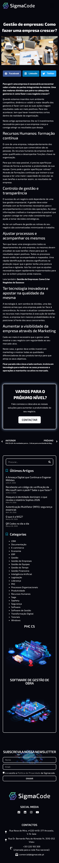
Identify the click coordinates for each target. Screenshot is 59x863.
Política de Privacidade (29, 773)
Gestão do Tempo (19, 567)
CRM (13, 541)
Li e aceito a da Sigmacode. (30, 773)
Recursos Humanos (20, 594)
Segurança (16, 603)
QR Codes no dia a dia (17, 523)
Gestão (14, 557)
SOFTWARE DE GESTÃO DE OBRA (29, 681)
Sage (13, 597)
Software (15, 607)
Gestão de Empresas (21, 561)
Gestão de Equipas (20, 564)
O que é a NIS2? (14, 516)
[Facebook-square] (20, 813)
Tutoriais (15, 617)
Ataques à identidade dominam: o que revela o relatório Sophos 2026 (26, 498)
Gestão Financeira (20, 570)
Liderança (16, 580)
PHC (13, 584)
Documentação (18, 544)
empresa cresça (38, 124)
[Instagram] (32, 813)
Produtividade (18, 590)
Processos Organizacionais (24, 587)
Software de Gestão (21, 610)
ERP (13, 554)
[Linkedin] (26, 813)
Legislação (16, 577)
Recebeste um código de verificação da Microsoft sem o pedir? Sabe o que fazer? (29, 488)
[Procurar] (49, 462)
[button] (52, 5)
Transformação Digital (22, 613)
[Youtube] (39, 813)
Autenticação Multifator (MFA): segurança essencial (29, 508)
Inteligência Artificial (21, 574)
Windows (15, 620)
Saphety (15, 600)
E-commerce (17, 547)
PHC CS (29, 626)
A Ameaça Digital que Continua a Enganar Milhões (28, 479)
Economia (16, 551)
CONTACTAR (29, 419)
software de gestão (23, 224)
